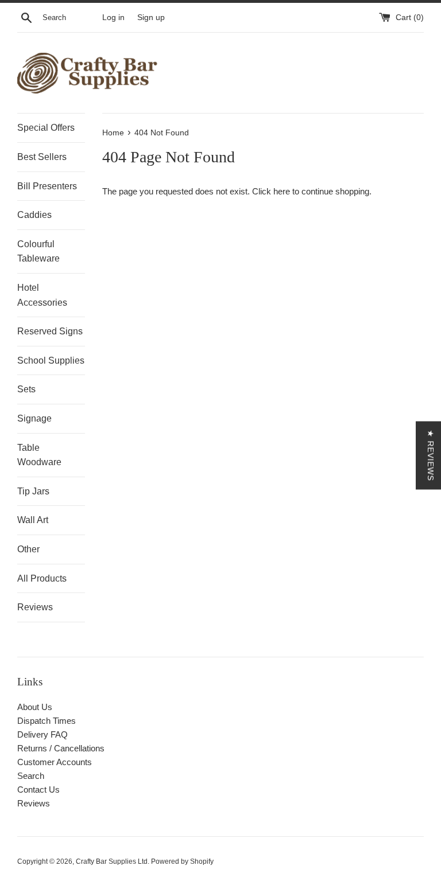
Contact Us (38, 789)
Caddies (34, 215)
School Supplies (50, 360)
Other (28, 549)
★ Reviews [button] (430, 455)
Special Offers (46, 127)
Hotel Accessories (42, 295)
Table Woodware (39, 455)
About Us (34, 707)
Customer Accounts (54, 762)
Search (30, 776)
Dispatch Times (46, 721)
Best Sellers (42, 157)
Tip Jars (33, 491)
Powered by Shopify (182, 861)
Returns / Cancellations (61, 748)
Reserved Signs (50, 331)
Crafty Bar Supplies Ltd (112, 861)
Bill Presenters (47, 186)
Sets (26, 389)
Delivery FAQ (42, 734)
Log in (113, 17)
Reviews (35, 607)
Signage (34, 418)
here (281, 191)
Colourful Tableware (38, 251)
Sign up (151, 17)
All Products (42, 578)
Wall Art (32, 520)
